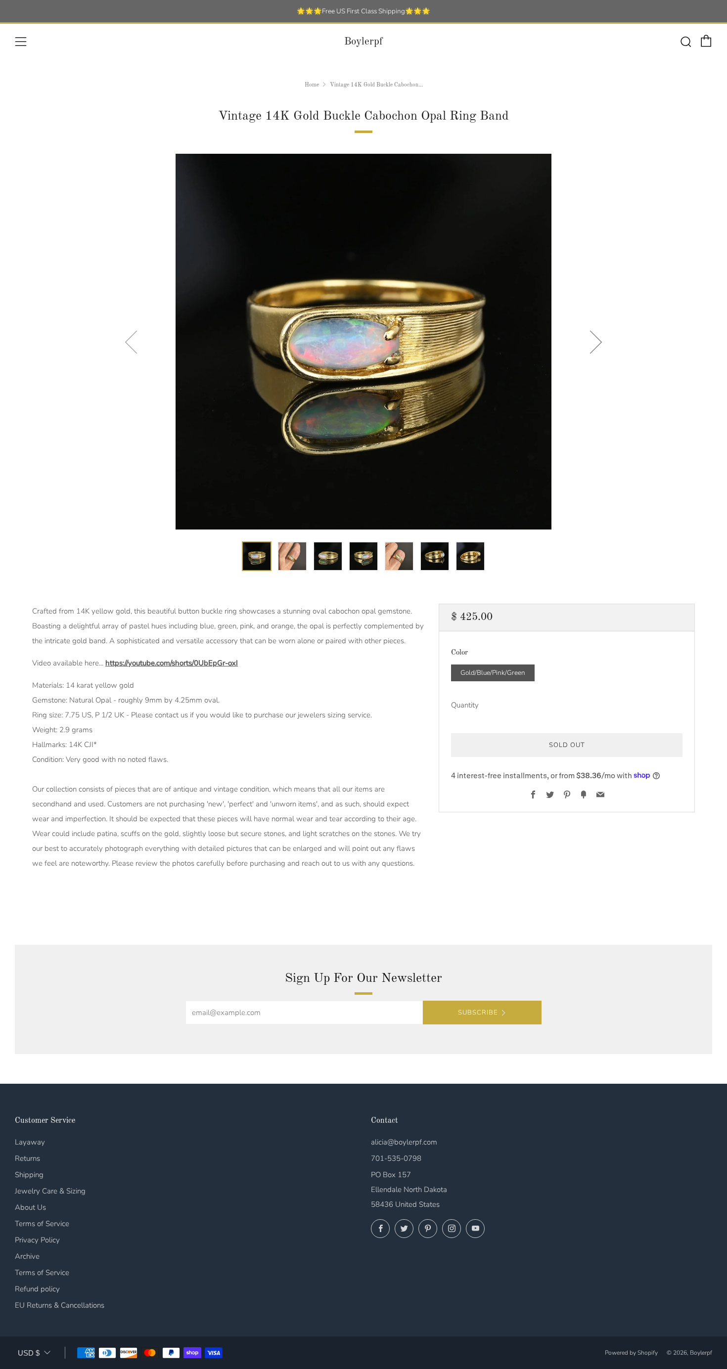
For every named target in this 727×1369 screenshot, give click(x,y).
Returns (27, 1158)
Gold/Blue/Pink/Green (492, 672)
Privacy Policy (37, 1240)
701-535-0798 (396, 1158)
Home (312, 85)
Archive (27, 1256)
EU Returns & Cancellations (59, 1305)
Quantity (465, 704)
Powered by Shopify (631, 1353)
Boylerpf (363, 42)
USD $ (29, 1353)
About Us (30, 1207)
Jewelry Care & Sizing (50, 1191)
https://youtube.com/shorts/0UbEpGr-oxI (171, 663)
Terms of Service (42, 1224)
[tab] (257, 556)
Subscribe (478, 1012)
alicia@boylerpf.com (404, 1142)
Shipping (29, 1175)
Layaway (30, 1142)
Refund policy (37, 1289)
